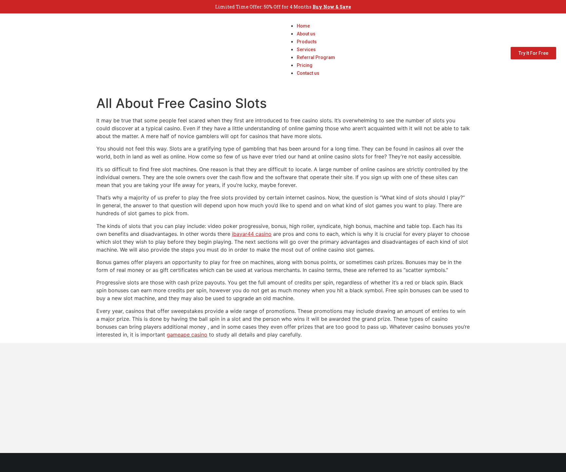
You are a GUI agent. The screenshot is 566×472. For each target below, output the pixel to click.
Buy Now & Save (331, 7)
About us (306, 33)
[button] (309, 81)
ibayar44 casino (252, 234)
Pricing (304, 65)
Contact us (308, 73)
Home (303, 26)
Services (306, 49)
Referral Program (316, 57)
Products (307, 41)
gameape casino (187, 334)
